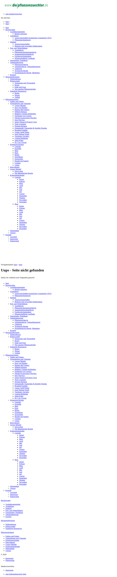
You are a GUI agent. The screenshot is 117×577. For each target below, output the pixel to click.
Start (7, 22)
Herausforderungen (8, 521)
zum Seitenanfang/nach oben (15, 574)
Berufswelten (6, 500)
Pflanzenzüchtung (7, 532)
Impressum (9, 570)
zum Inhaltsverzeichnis (13, 14)
